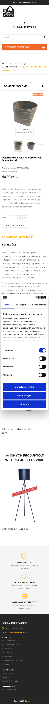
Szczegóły (9, 244)
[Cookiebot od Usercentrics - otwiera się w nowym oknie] (35, 297)
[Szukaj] (44, 37)
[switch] (42, 358)
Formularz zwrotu (9, 689)
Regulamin (6, 677)
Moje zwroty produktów (11, 644)
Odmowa (24, 404)
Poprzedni (9, 147)
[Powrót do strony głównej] (3, 63)
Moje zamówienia (9, 640)
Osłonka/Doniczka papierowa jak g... (17, 429)
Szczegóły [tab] (21, 305)
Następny (40, 146)
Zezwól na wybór (24, 395)
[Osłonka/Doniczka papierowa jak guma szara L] (31, 146)
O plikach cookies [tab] (38, 305)
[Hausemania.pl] (24, 11)
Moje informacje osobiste (12, 660)
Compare (14, 499)
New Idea (31, 701)
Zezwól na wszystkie (24, 387)
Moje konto (8, 637)
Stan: (4, 172)
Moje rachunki (7, 648)
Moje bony (6, 664)
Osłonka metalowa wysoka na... (15, 529)
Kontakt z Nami (8, 673)
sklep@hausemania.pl (19, 632)
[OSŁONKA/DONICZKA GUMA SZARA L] (18, 146)
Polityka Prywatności (10, 681)
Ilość (4, 218)
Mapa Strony (7, 652)
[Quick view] (21, 499)
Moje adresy (7, 656)
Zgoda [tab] (8, 305)
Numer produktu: (9, 168)
